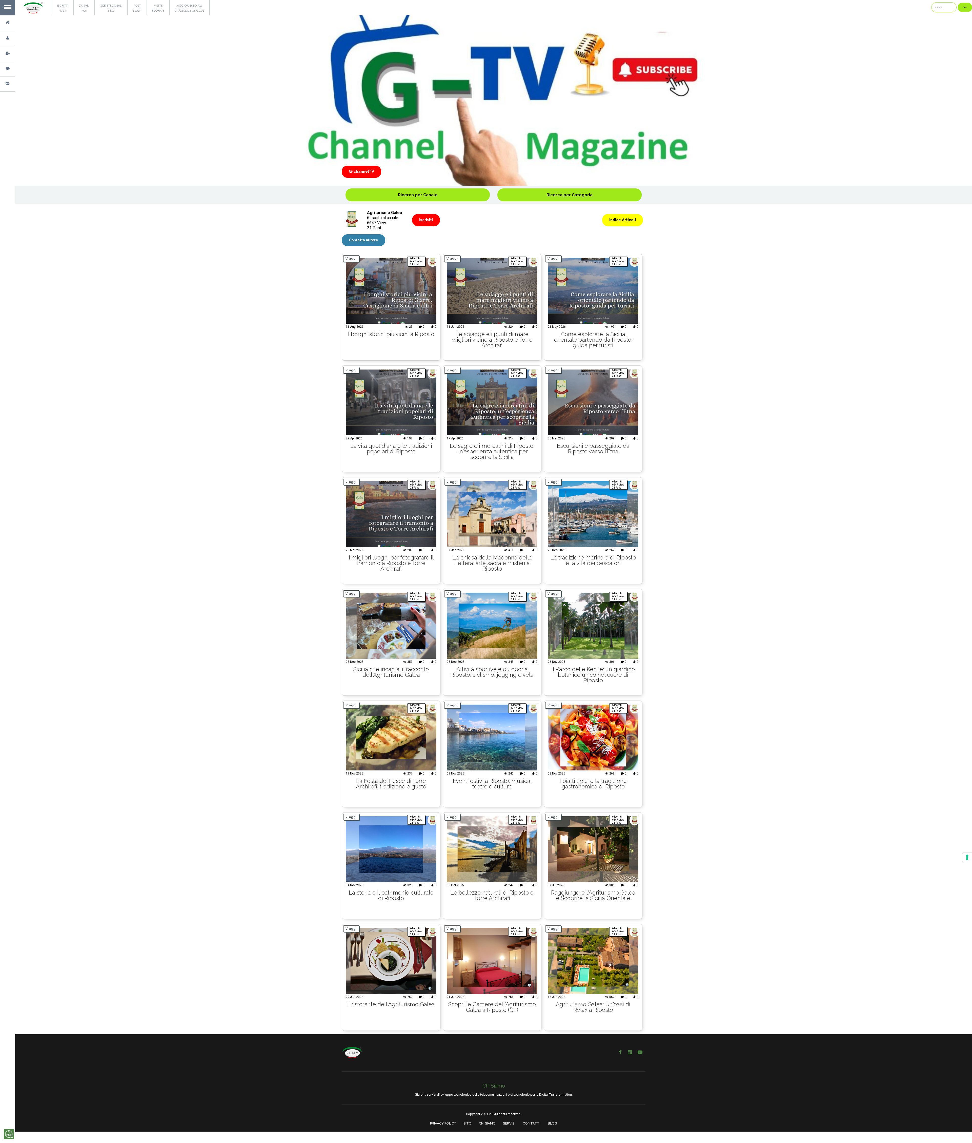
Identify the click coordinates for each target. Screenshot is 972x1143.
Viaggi (351, 258)
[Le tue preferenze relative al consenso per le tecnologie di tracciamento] (967, 857)
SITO (467, 1123)
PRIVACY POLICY (443, 1123)
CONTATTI (531, 1123)
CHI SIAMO (487, 1123)
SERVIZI (509, 1123)
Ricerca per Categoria (569, 194)
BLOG (552, 1123)
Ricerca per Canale (418, 194)
